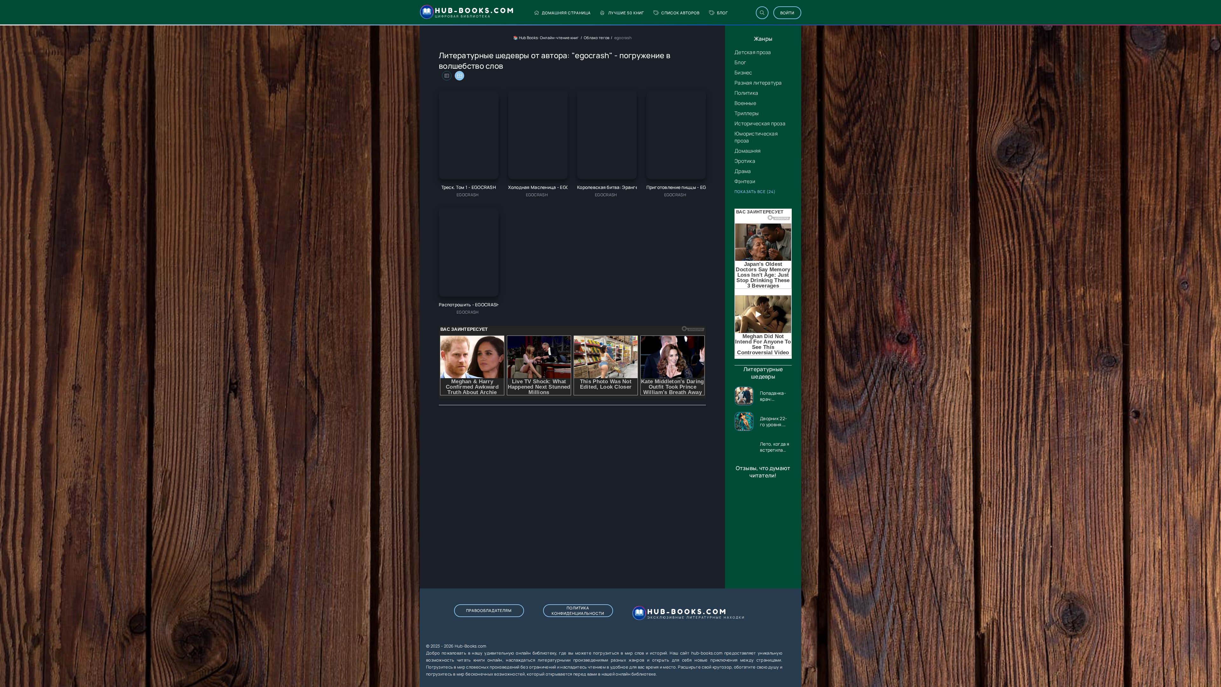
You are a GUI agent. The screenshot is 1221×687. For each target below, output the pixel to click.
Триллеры (747, 113)
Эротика (745, 160)
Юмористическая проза (756, 137)
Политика (746, 92)
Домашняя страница (566, 13)
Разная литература (758, 82)
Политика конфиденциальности (578, 610)
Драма (743, 171)
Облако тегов (596, 37)
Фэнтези (745, 181)
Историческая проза (760, 123)
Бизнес (743, 72)
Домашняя (748, 150)
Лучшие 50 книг (626, 13)
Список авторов (680, 13)
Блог (722, 13)
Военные (745, 103)
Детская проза (753, 52)
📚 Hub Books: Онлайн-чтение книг (546, 37)
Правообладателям (489, 610)
